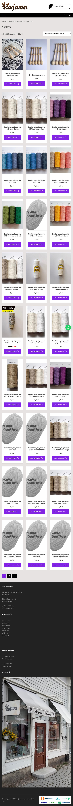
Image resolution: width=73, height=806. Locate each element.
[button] (68, 327)
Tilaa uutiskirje (7, 664)
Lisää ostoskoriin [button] (11, 84)
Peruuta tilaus (7, 666)
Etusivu (4, 21)
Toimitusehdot (7, 659)
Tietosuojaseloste (8, 656)
